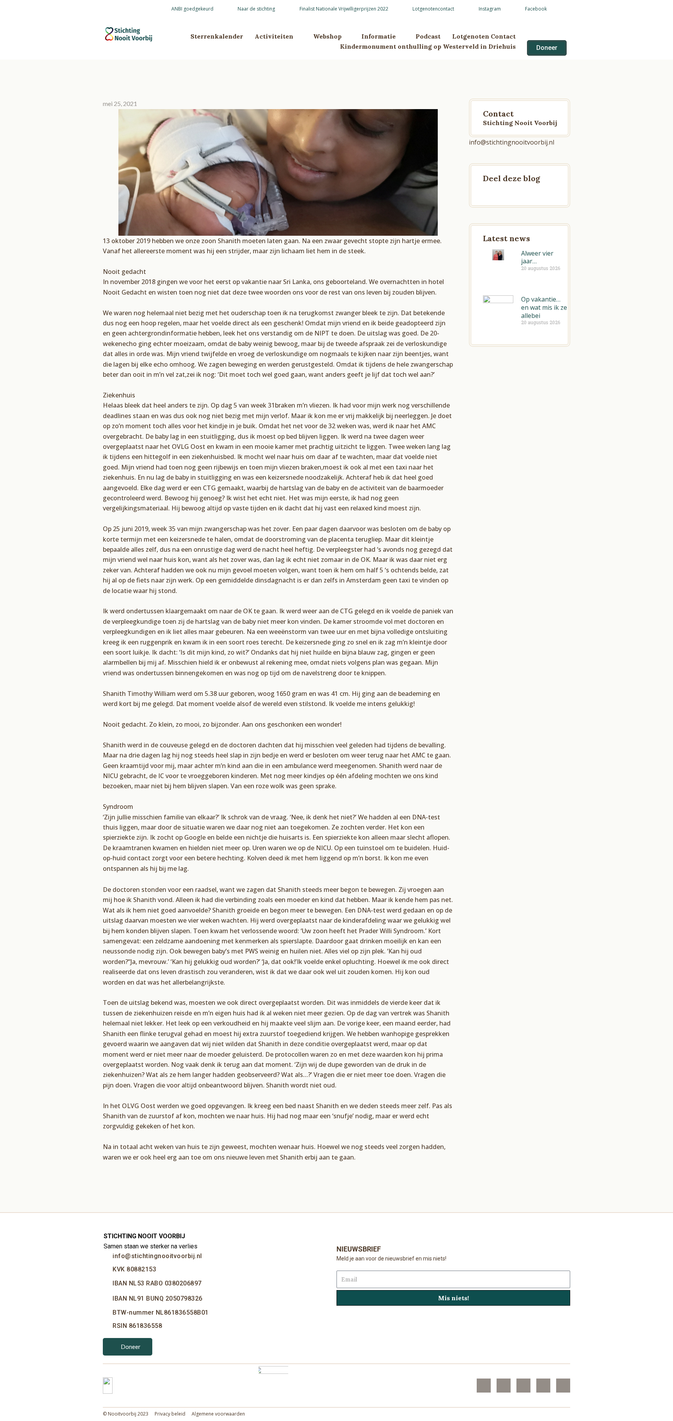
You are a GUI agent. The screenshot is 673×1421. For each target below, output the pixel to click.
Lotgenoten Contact (484, 36)
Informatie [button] (378, 36)
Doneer (131, 1346)
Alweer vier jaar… (537, 257)
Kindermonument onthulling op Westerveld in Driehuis (428, 46)
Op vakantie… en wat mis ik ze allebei (544, 307)
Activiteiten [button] (274, 36)
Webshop (327, 36)
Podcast (428, 36)
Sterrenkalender (216, 36)
